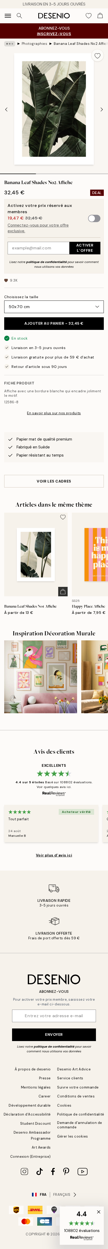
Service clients (70, 1078)
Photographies (34, 43)
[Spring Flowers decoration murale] (40, 676)
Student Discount (35, 1123)
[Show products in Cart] (100, 15)
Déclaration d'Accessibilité (27, 1114)
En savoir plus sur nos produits (54, 413)
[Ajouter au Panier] (63, 591)
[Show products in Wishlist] (88, 15)
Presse (45, 1078)
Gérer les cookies (72, 1136)
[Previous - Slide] (6, 109)
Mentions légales (36, 1087)
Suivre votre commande (78, 1087)
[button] (82, 1226)
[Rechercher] (19, 15)
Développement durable (30, 1105)
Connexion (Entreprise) (30, 1156)
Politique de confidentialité (80, 1114)
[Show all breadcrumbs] (9, 43)
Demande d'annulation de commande (79, 1125)
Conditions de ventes (76, 1096)
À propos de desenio (33, 1069)
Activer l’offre (84, 248)
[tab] (18, 172)
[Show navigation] (8, 15)
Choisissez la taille (21, 296)
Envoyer (54, 1034)
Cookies (64, 1105)
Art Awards (41, 1147)
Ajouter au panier (54, 323)
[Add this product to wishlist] (97, 55)
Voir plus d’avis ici (54, 855)
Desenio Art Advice (74, 1069)
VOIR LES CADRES (54, 481)
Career (45, 1096)
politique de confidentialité (46, 262)
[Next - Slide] (102, 109)
